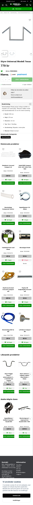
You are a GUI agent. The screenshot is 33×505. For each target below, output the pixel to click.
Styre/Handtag (14, 12)
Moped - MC (6, 12)
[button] (31, 1)
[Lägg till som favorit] (27, 5)
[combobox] (16, 8)
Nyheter (18, 467)
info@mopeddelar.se (16, 97)
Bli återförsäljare (20, 472)
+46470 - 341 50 (10, 466)
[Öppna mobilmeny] (2, 5)
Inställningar (16, 500)
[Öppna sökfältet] (6, 5)
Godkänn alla (16, 495)
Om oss (18, 468)
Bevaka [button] (25, 263)
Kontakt (18, 470)
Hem (2, 12)
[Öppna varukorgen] (30, 5)
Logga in (18, 474)
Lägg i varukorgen (8, 183)
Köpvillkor (19, 465)
